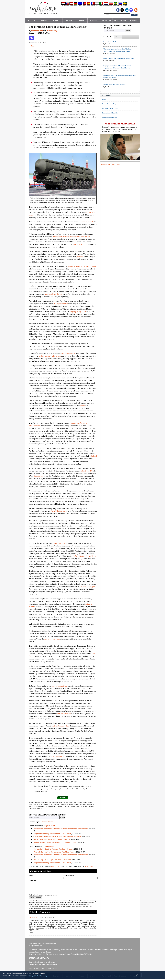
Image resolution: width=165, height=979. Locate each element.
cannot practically (87, 222)
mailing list (89, 866)
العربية (63, 5)
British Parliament (57, 756)
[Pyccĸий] (120, 4)
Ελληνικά (80, 5)
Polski (110, 5)
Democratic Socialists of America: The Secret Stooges (53, 849)
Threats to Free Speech (109, 117)
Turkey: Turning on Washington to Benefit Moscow (51, 839)
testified (80, 256)
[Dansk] (71, 4)
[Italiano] (101, 4)
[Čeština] (67, 4)
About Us (31, 20)
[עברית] (97, 4)
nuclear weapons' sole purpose (50, 356)
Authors (69, 20)
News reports (38, 476)
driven (82, 405)
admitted (93, 456)
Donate (81, 20)
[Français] (93, 4)
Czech (33, 46)
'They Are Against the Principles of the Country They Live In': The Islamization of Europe (118, 50)
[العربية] (63, 4)
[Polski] (111, 4)
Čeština (67, 5)
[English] (84, 4)
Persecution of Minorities (110, 113)
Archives (93, 20)
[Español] (88, 4)
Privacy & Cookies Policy (49, 968)
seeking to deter (79, 244)
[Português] (115, 4)
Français (93, 5)
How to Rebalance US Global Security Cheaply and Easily (54, 842)
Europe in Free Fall (109, 42)
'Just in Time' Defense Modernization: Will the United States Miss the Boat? (60, 828)
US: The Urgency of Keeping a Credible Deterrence (52, 859)
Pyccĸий (120, 5)
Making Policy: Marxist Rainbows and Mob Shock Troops (54, 852)
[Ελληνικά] (80, 4)
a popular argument (68, 353)
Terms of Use (34, 968)
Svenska (125, 5)
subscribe (55, 866)
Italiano (101, 5)
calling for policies (61, 303)
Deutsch (75, 5)
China (104, 99)
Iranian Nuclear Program (110, 104)
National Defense (48, 822)
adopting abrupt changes (53, 294)
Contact (133, 20)
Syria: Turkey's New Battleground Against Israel (118, 58)
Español (88, 5)
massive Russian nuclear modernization (82, 266)
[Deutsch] (75, 4)
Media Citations (120, 20)
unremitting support (88, 586)
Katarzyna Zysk (59, 543)
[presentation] (107, 37)
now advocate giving (59, 686)
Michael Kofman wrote (58, 511)
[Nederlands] (106, 4)
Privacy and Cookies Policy (37, 976)
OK (137, 975)
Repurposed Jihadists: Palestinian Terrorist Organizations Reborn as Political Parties (117, 67)
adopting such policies (78, 311)
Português (115, 5)
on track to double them (60, 726)
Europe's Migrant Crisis (110, 108)
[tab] (107, 37)
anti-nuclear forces (64, 713)
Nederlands (106, 5)
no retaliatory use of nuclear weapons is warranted (71, 236)
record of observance (52, 639)
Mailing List (106, 20)
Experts (56, 20)
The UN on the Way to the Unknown (114, 85)
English (84, 5)
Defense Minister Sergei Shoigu (84, 556)
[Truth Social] (31, 40)
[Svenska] (125, 4)
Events (44, 20)
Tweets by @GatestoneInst (110, 164)
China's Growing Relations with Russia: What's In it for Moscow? (57, 836)
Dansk (71, 5)
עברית (97, 5)
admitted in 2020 (87, 471)
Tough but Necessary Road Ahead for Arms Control (52, 833)
